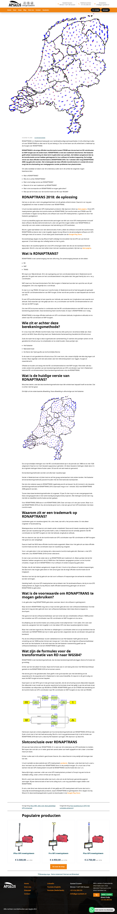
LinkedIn (50, 883)
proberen (64, 763)
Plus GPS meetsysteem (93, 853)
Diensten (27, 890)
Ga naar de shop (58, 867)
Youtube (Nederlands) (55, 890)
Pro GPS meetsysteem (58, 853)
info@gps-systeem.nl (102, 5)
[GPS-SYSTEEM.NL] (21, 4)
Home (9, 10)
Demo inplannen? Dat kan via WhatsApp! (65, 874)
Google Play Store (75, 234)
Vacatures (46, 10)
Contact (38, 10)
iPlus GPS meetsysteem (23, 853)
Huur (14, 10)
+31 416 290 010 (86, 5)
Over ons (31, 10)
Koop (19, 10)
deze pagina (82, 209)
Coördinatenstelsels (39, 138)
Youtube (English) (54, 887)
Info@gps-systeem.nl (78, 894)
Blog (24, 10)
